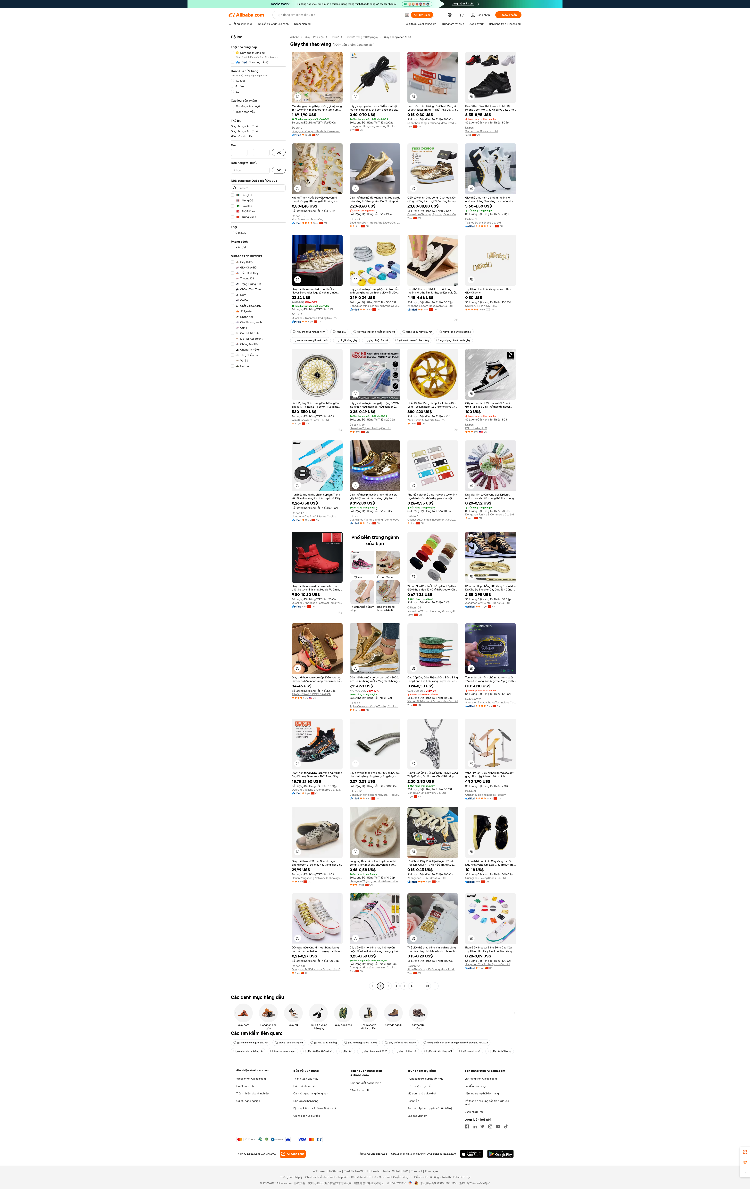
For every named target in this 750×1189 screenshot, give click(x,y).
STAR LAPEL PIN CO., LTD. (481, 305)
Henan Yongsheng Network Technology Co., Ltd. (317, 877)
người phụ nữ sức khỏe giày (455, 340)
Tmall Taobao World (356, 1171)
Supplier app (379, 1153)
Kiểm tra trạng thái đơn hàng (481, 1093)
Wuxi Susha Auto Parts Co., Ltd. (310, 419)
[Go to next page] (435, 985)
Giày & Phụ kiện (314, 36)
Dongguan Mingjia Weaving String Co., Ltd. (375, 305)
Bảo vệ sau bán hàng (305, 1100)
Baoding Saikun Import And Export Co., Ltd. (375, 222)
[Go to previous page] (372, 985)
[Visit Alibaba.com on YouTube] (498, 1126)
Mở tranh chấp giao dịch (422, 1093)
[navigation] (258, 512)
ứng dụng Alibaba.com (441, 1153)
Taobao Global (391, 1171)
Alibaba (294, 36)
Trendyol (416, 1171)
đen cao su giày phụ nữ (419, 331)
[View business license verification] (410, 1183)
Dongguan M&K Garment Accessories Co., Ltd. (317, 969)
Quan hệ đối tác (474, 1111)
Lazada (375, 1171)
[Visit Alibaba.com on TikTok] (506, 1126)
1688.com (335, 1171)
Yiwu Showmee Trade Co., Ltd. (310, 219)
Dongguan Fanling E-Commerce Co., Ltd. (489, 514)
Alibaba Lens (252, 1153)
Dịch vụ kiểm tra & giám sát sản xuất (315, 1108)
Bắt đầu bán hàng (475, 1086)
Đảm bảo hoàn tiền (304, 1086)
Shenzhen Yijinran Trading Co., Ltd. (370, 428)
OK (279, 152)
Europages (431, 1171)
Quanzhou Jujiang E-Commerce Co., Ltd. (316, 789)
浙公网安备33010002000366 (439, 1183)
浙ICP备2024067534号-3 (474, 1183)
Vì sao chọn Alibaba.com (251, 1078)
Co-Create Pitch (246, 1086)
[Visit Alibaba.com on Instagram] (490, 1126)
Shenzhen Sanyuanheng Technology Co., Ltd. (490, 702)
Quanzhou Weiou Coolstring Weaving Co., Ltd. (432, 611)
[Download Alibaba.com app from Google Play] (500, 1154)
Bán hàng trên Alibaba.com (480, 1078)
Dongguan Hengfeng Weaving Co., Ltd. (373, 126)
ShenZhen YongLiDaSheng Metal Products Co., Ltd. (432, 122)
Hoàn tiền (413, 1100)
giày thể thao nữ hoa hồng (311, 331)
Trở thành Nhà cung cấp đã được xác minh (486, 1102)
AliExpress (319, 1171)
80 (427, 986)
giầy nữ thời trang (501, 1051)
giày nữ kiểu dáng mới (440, 1051)
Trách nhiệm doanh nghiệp (252, 1093)
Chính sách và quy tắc (306, 1115)
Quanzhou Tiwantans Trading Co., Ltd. (314, 317)
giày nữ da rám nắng (325, 1042)
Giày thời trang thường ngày (361, 36)
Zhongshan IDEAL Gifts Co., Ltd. (426, 877)
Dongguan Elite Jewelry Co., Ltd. (426, 792)
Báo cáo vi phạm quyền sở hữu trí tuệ (429, 1108)
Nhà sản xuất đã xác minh (365, 1082)
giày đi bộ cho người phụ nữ (252, 1042)
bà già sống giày (348, 340)
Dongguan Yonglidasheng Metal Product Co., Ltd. (375, 794)
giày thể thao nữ (408, 1051)
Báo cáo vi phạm (417, 1115)
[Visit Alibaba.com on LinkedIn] (474, 1126)
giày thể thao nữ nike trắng (414, 340)
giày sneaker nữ (471, 1051)
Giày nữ (334, 36)
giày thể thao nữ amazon (402, 1042)
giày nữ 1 (347, 1051)
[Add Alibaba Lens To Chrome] (293, 1154)
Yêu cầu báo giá (359, 1090)
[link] (745, 1152)
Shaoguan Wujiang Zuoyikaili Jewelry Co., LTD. (375, 881)
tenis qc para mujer (285, 1051)
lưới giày (341, 331)
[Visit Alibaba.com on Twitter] (482, 1126)
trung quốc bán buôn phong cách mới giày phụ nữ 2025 (457, 1042)
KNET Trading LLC (476, 428)
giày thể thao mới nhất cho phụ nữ (376, 331)
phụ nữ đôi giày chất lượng (362, 1042)
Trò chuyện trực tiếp (419, 1086)
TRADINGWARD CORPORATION (311, 694)
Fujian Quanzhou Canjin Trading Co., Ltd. (374, 706)
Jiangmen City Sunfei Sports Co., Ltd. (314, 516)
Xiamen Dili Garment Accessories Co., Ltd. (432, 701)
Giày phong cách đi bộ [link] (397, 36)
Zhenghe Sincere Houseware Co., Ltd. (430, 305)
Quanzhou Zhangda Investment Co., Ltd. (431, 519)
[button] (407, 15)
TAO (405, 1171)
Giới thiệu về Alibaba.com (252, 1070)
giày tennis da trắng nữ (250, 1051)
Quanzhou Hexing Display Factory (485, 794)
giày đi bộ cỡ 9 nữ (378, 340)
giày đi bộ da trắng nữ (291, 1042)
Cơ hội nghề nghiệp (248, 1100)
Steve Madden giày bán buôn (312, 340)
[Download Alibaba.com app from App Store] (471, 1154)
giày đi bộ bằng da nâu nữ (457, 331)
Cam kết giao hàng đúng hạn (310, 1093)
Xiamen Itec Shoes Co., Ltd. (481, 131)
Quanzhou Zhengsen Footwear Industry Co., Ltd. (317, 602)
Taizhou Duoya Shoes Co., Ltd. (483, 222)
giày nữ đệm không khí (319, 1051)
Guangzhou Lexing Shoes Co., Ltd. (485, 877)
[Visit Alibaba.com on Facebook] (466, 1126)
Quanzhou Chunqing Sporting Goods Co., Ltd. (432, 214)
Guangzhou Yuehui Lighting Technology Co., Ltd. (375, 519)
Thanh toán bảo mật (305, 1078)
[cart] (462, 15)
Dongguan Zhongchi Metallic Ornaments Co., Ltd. (317, 131)
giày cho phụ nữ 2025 (375, 1051)
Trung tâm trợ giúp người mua (425, 1078)
